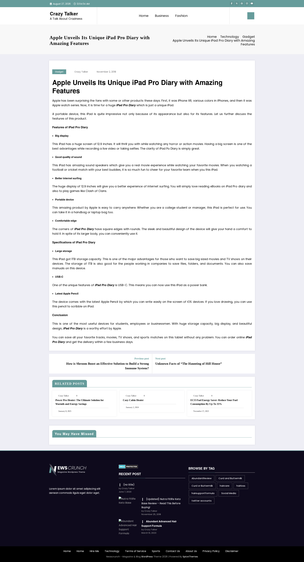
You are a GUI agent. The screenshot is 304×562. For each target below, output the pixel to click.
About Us (191, 551)
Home (144, 15)
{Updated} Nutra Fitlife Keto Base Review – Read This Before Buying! (161, 503)
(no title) (128, 484)
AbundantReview (202, 478)
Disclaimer (231, 551)
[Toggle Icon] (250, 15)
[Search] (235, 15)
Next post (160, 358)
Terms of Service (135, 551)
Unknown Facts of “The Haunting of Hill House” (188, 363)
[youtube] (252, 3)
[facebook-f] (232, 3)
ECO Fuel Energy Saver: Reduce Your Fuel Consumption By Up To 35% (214, 402)
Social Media (228, 493)
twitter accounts (202, 500)
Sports (156, 551)
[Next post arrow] (250, 363)
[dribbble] (242, 3)
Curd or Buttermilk (202, 485)
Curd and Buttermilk (230, 478)
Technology (112, 551)
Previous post (141, 358)
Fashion (181, 15)
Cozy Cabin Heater (133, 400)
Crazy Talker (64, 13)
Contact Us (173, 551)
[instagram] (247, 3)
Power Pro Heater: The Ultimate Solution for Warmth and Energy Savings (79, 402)
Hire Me (94, 551)
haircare (224, 485)
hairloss (240, 485)
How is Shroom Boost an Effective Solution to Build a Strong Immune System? (107, 366)
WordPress (147, 556)
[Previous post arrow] (53, 363)
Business (162, 15)
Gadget (59, 71)
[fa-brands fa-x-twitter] (237, 3)
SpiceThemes (190, 556)
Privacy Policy (211, 551)
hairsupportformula (203, 493)
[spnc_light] (241, 15)
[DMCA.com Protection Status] (128, 466)
